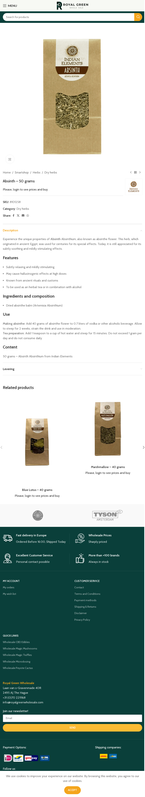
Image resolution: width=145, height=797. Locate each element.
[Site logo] (72, 5)
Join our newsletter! (15, 711)
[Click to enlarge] (10, 159)
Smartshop (22, 172)
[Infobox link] (36, 538)
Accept (72, 790)
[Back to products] (135, 172)
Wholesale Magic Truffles (17, 655)
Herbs (36, 172)
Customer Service (87, 581)
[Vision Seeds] (37, 515)
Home (7, 172)
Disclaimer (80, 613)
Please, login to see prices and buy (25, 189)
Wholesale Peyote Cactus (18, 668)
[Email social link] (23, 215)
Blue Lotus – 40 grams (37, 490)
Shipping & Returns (85, 606)
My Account (11, 581)
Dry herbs (50, 172)
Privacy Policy (82, 619)
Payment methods (85, 600)
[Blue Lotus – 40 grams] (37, 440)
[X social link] (18, 215)
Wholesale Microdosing (16, 661)
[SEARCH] (138, 17)
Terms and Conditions (87, 594)
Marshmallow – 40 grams (108, 467)
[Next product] (140, 172)
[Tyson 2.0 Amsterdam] (107, 515)
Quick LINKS (11, 635)
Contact (79, 587)
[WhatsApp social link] (27, 215)
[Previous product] (131, 172)
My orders (8, 587)
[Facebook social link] (13, 215)
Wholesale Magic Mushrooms (20, 648)
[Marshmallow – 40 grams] (107, 428)
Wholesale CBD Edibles (16, 642)
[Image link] (27, 758)
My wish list (9, 594)
